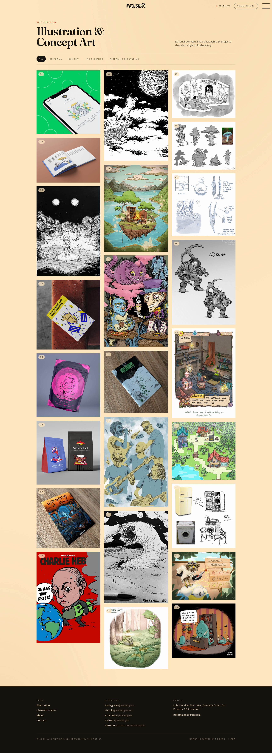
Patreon (125, 725)
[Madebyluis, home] (136, 6)
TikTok (118, 710)
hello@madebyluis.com (187, 714)
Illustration (43, 705)
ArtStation (119, 715)
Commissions (246, 6)
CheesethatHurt (46, 710)
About (40, 715)
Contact (41, 720)
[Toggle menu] (266, 6)
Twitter (117, 720)
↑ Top (231, 739)
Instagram (119, 705)
